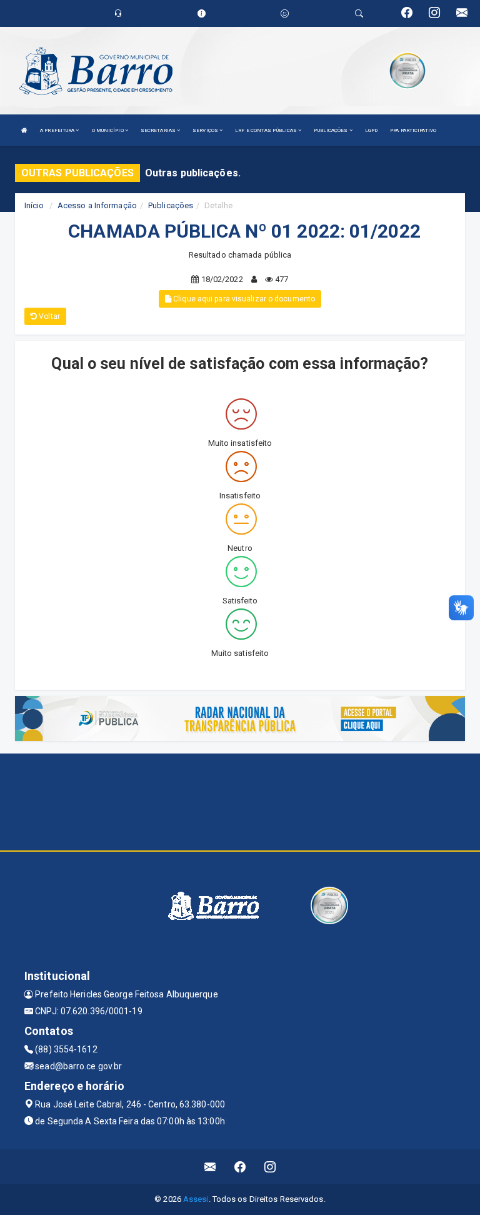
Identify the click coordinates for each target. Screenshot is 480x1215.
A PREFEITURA (58, 130)
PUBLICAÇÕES (331, 130)
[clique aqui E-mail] (210, 1166)
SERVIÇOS (205, 130)
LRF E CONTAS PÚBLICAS (266, 130)
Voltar (48, 316)
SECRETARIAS (159, 130)
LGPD (371, 130)
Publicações (170, 205)
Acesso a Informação (97, 205)
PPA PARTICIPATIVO (413, 130)
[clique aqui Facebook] (240, 1166)
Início (34, 205)
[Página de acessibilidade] (285, 13)
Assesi (196, 1199)
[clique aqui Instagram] (270, 1166)
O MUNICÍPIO (108, 130)
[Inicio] (24, 130)
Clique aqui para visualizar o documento (243, 299)
